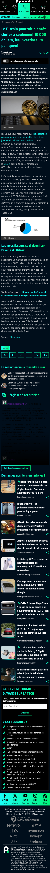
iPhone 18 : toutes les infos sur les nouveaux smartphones (25, 743)
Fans (5, 801)
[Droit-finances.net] (14, 836)
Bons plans (21, 497)
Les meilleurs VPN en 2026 (18, 787)
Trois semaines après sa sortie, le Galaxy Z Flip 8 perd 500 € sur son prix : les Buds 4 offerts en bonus (32, 653)
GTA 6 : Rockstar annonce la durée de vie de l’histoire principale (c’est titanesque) (32, 526)
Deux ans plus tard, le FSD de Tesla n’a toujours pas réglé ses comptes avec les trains (31, 631)
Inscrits (35, 801)
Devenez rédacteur (29, 809)
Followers (15, 801)
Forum (34, 11)
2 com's (42, 53)
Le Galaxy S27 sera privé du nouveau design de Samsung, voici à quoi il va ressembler (32, 564)
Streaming (21, 552)
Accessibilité (18, 814)
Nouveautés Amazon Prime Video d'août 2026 (26, 762)
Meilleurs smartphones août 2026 (21, 784)
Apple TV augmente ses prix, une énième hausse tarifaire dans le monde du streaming (32, 544)
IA (14, 11)
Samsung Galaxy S (24, 574)
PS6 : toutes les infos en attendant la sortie (25, 752)
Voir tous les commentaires (16, 468)
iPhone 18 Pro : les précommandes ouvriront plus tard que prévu (31, 507)
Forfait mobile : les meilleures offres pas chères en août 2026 (24, 779)
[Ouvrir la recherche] (47, 1)
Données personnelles (36, 812)
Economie (25, 17)
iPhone (20, 515)
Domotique (16, 17)
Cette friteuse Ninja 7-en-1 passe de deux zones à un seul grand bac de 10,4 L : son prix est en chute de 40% (33, 608)
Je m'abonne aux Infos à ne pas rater (24, 61)
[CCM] (36, 825)
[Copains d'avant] (36, 836)
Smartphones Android (25, 596)
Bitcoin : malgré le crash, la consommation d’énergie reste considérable (24, 293)
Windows (20, 681)
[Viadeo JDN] (14, 841)
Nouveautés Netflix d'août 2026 (20, 755)
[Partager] (47, 53)
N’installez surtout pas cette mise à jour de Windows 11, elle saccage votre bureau (32, 673)
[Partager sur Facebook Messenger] (29, 355)
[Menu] (2, 1)
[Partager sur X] (4, 355)
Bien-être (43, 11)
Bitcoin (7, 164)
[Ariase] (36, 841)
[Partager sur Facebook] (12, 355)
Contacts (41, 809)
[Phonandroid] (6, 849)
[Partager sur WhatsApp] (37, 355)
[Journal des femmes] (14, 825)
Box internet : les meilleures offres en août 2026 (25, 767)
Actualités (24, 11)
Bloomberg (15, 337)
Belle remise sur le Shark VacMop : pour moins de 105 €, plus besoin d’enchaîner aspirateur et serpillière (32, 487)
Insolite (33, 17)
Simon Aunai (6, 52)
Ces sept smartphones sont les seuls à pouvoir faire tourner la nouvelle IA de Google (32, 586)
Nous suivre (45, 355)
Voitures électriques (25, 640)
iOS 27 (9, 748)
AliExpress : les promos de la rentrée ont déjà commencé (26, 727)
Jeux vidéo (21, 534)
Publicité (9, 812)
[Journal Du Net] (14, 830)
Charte (9, 814)
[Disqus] (25, 432)
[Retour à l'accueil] (25, 1)
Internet (41, 17)
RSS (45, 801)
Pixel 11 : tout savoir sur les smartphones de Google (25, 734)
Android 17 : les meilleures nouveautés (23, 738)
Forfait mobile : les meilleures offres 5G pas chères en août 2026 (25, 773)
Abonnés (25, 801)
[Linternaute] (36, 831)
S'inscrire (25, 712)
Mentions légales (20, 812)
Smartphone (22, 662)
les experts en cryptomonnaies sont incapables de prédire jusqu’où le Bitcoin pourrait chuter (24, 137)
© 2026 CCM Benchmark (34, 814)
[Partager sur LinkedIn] (21, 355)
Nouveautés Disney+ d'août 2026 (21, 759)
